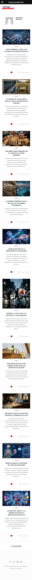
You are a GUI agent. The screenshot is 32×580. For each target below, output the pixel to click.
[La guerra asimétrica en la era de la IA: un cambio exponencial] (16, 188)
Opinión (16, 46)
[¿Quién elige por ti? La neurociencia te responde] (16, 236)
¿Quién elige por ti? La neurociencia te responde (16, 250)
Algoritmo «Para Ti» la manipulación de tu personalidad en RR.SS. (16, 513)
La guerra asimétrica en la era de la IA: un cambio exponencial (16, 203)
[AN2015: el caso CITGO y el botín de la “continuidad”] (16, 293)
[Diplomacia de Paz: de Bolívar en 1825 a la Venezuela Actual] (16, 401)
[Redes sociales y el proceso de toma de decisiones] (16, 450)
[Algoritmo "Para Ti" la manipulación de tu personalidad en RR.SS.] (16, 498)
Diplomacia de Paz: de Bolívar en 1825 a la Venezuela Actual (16, 414)
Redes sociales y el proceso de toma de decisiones (16, 464)
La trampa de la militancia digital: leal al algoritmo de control (16, 101)
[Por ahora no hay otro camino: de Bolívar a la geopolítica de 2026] (16, 351)
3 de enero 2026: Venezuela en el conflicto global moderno (16, 153)
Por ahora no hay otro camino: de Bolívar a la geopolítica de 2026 (16, 366)
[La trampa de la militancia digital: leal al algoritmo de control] (16, 86)
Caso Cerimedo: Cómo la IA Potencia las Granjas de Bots (16, 50)
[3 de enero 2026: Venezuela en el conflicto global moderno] (16, 138)
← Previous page (16, 546)
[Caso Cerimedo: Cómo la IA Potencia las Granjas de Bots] (16, 37)
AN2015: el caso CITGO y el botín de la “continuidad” (16, 314)
